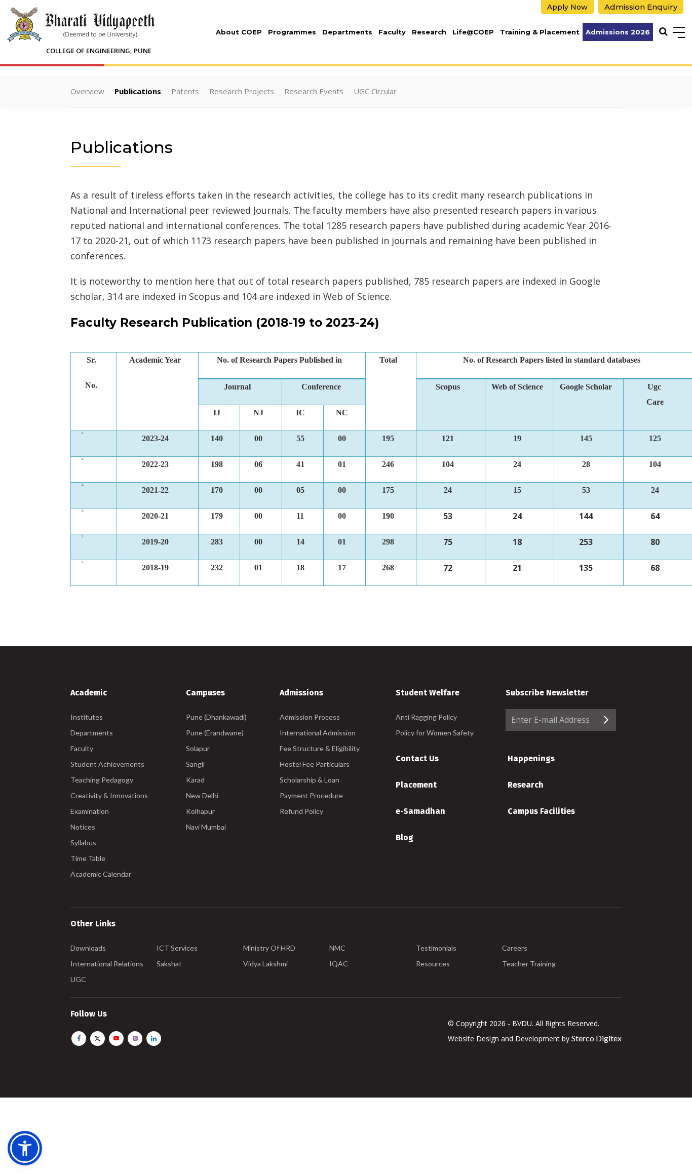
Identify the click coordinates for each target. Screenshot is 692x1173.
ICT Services (177, 948)
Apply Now (567, 7)
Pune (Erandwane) (215, 732)
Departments (347, 32)
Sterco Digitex (596, 1038)
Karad (195, 779)
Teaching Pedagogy (101, 779)
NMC (337, 948)
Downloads (88, 948)
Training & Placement (540, 32)
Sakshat (169, 963)
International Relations (106, 963)
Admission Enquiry (640, 7)
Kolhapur (200, 811)
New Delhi (202, 795)
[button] (25, 1148)
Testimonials (436, 948)
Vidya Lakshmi (265, 963)
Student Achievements (107, 764)
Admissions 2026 (618, 32)
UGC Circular (375, 91)
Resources (433, 963)
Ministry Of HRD (269, 948)
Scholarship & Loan (309, 779)
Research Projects (241, 91)
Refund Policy (301, 811)
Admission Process (310, 717)
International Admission (318, 732)
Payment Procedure (311, 795)
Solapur (198, 748)
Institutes (86, 717)
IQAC (338, 963)
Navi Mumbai (206, 827)
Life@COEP (473, 32)
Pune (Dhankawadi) (216, 717)
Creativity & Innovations (109, 795)
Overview (87, 91)
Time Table (87, 858)
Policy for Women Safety (435, 732)
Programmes (292, 32)
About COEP (239, 32)
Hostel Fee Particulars (315, 764)
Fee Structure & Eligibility (320, 748)
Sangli (195, 764)
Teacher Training (529, 963)
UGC (78, 979)
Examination (89, 811)
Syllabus (83, 842)
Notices (82, 827)
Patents (185, 91)
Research (429, 32)
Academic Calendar (100, 874)
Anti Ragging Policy (426, 717)
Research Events (313, 91)
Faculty (392, 32)
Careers (514, 948)
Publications (137, 91)
